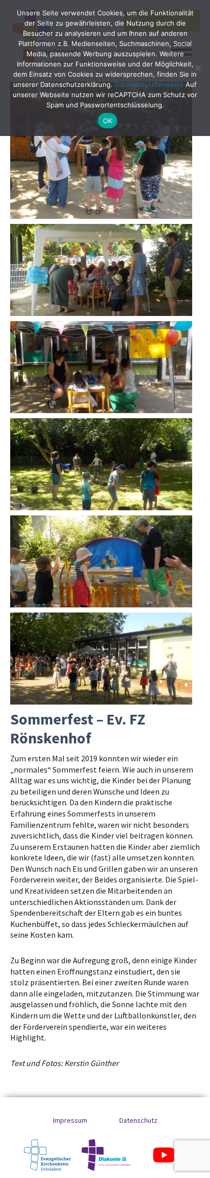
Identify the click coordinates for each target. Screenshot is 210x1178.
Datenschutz (138, 1120)
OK (108, 121)
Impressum (70, 1120)
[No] (197, 68)
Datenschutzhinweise (149, 84)
